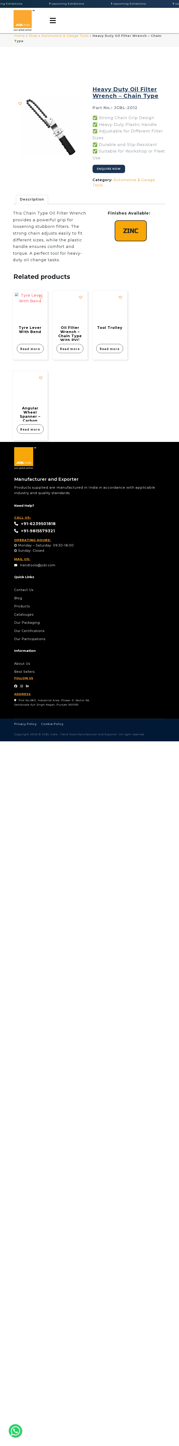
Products (22, 606)
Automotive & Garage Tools (65, 36)
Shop (33, 36)
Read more (30, 349)
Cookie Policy (52, 724)
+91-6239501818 (38, 523)
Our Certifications (29, 631)
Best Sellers (24, 672)
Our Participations (29, 639)
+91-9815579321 (37, 531)
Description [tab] (32, 199)
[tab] (52, 20)
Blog (18, 598)
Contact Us (23, 590)
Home (19, 36)
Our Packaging (27, 623)
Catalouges (24, 615)
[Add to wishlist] (20, 103)
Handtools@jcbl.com (37, 565)
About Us (22, 664)
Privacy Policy (25, 724)
